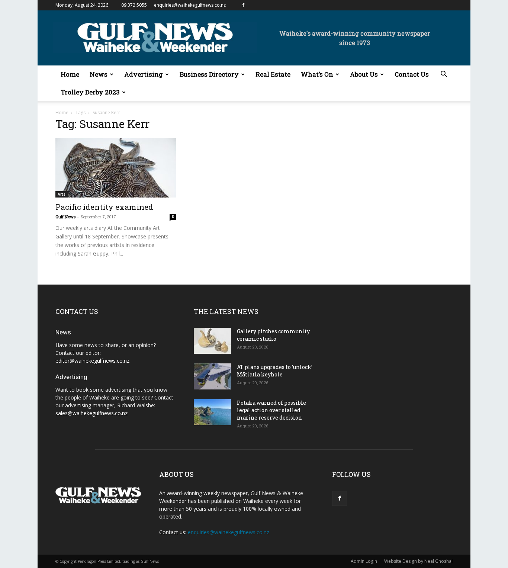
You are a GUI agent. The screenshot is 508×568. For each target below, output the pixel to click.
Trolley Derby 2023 (90, 92)
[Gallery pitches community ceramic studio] (212, 341)
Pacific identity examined (104, 207)
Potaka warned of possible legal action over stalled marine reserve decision (271, 410)
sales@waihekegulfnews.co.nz (91, 413)
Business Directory (209, 74)
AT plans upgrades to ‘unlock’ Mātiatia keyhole (274, 370)
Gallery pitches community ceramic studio (273, 335)
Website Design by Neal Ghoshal (418, 561)
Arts (61, 194)
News (98, 74)
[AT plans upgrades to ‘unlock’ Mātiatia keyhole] (212, 376)
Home (70, 74)
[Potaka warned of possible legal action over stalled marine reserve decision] (212, 412)
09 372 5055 (134, 5)
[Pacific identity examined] (115, 168)
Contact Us (412, 74)
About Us (364, 74)
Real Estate (272, 74)
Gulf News (65, 216)
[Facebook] (243, 5)
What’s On (317, 74)
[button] (444, 74)
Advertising (143, 74)
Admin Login (364, 561)
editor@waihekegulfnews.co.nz (92, 360)
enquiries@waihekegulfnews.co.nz (190, 5)
